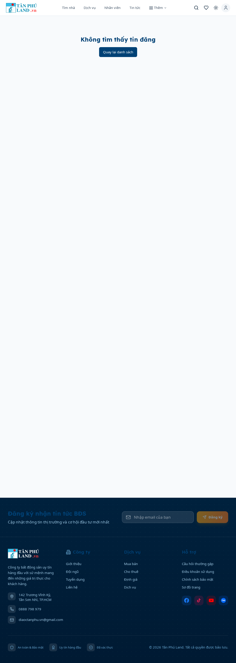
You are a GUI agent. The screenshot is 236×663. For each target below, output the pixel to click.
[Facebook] (186, 601)
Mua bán (131, 563)
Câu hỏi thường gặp (197, 563)
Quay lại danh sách (118, 52)
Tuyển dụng (75, 579)
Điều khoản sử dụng (198, 571)
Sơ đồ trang (191, 587)
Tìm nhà (68, 7)
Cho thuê (131, 571)
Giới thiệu (73, 563)
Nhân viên (112, 7)
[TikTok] (199, 601)
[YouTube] (211, 601)
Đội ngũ (72, 571)
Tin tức (135, 7)
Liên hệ (71, 587)
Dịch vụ (90, 7)
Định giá (130, 579)
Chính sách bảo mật (197, 579)
